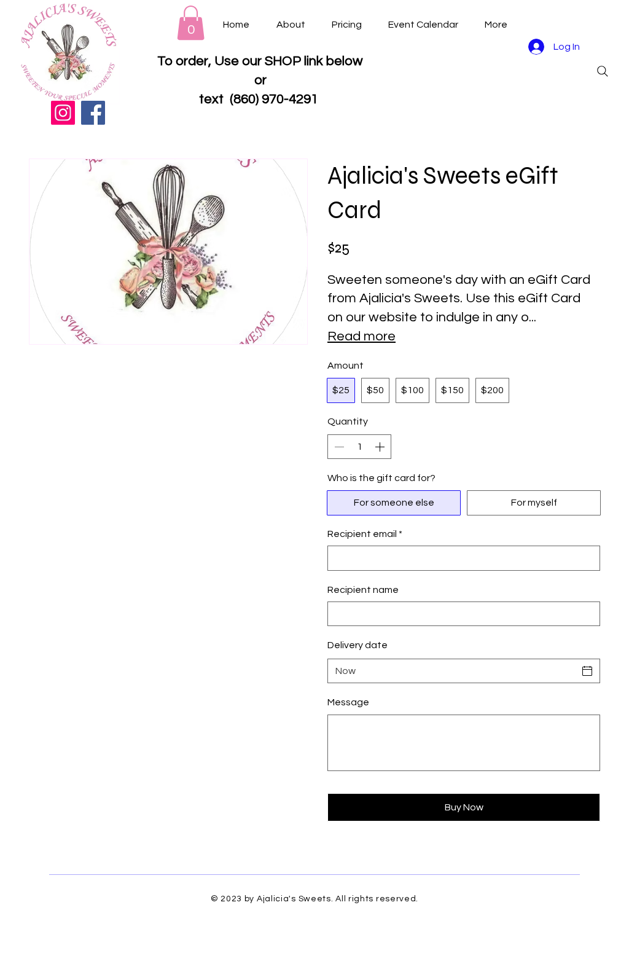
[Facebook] (93, 113)
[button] (190, 23)
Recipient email (364, 534)
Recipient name (363, 590)
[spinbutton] (359, 446)
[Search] (602, 71)
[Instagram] (63, 113)
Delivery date (357, 645)
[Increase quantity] (380, 446)
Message (348, 702)
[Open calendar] (587, 671)
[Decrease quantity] (337, 446)
